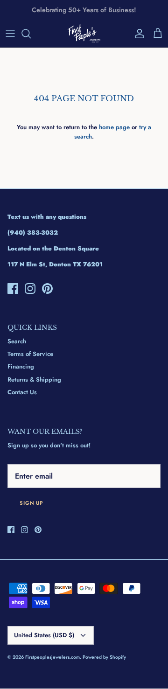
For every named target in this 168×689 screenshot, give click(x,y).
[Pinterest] (47, 288)
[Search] (31, 33)
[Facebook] (12, 288)
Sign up (31, 503)
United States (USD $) (44, 635)
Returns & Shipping (34, 379)
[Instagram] (30, 288)
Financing (20, 366)
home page (114, 127)
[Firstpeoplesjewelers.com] (84, 33)
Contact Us (22, 392)
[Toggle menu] (10, 33)
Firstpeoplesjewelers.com (52, 657)
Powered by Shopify (104, 657)
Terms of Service (30, 353)
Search (16, 341)
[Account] (137, 33)
